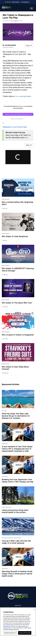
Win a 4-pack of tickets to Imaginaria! (18, 335)
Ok (34, 609)
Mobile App (18, 605)
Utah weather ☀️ (25, 2)
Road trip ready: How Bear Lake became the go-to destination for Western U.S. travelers (16, 415)
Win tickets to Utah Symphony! (15, 236)
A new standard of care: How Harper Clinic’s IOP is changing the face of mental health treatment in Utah (17, 448)
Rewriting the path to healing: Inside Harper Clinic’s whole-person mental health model (17, 573)
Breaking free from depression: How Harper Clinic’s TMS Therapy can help (17, 480)
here (26, 138)
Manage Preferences (10, 632)
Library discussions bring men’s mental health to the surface (15, 511)
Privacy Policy (9, 624)
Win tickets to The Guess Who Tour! (17, 303)
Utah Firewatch (16, 2)
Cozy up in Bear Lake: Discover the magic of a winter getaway (16, 542)
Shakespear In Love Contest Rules (15, 127)
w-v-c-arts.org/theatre (23, 96)
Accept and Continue (24, 632)
